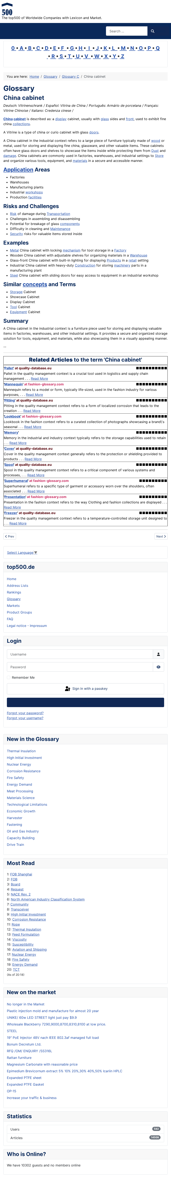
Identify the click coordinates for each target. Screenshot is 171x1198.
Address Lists (17, 585)
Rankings (14, 592)
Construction (85, 265)
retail (133, 260)
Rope (16, 924)
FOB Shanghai (21, 874)
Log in (86, 702)
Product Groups (19, 612)
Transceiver (20, 909)
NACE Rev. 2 (21, 894)
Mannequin (13, 384)
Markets (13, 605)
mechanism (71, 250)
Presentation (14, 497)
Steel (14, 275)
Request (17, 889)
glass (105, 119)
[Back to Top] (164, 1190)
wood (155, 140)
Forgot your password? (25, 713)
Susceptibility (23, 944)
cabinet (20, 119)
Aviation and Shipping (29, 949)
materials (80, 161)
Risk (13, 214)
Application (18, 169)
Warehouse (138, 255)
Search (160, 31)
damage (9, 156)
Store (159, 156)
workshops (34, 192)
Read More (39, 378)
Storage (16, 292)
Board (15, 884)
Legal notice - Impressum (27, 626)
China (8, 119)
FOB (14, 879)
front (130, 119)
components (70, 224)
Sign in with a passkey (89, 688)
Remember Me (23, 677)
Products (114, 260)
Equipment (18, 312)
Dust (155, 151)
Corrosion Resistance (29, 919)
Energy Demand (25, 964)
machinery (122, 265)
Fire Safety (20, 959)
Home (11, 579)
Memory (11, 432)
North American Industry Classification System (48, 899)
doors (93, 132)
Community (19, 904)
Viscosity (19, 939)
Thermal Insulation (26, 929)
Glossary (14, 599)
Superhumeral (16, 481)
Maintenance (60, 229)
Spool (9, 464)
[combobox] (127, 31)
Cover (9, 448)
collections (21, 124)
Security (16, 234)
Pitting (9, 400)
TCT (16, 969)
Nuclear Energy (24, 954)
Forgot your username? (25, 718)
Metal (14, 250)
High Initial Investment (28, 914)
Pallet (8, 368)
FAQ (10, 619)
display (61, 119)
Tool (13, 307)
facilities (34, 197)
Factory (120, 250)
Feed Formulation (25, 934)
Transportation (58, 214)
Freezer (10, 513)
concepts (35, 284)
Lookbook (12, 416)
